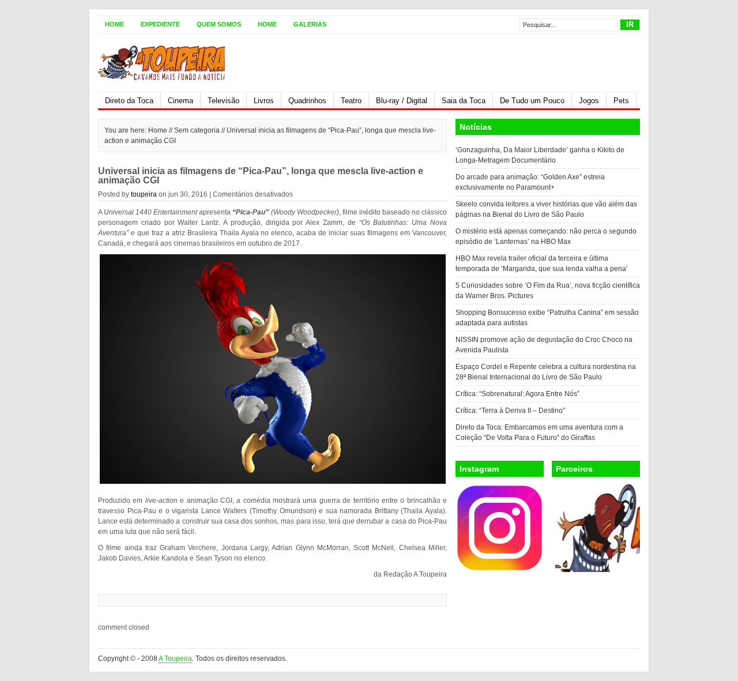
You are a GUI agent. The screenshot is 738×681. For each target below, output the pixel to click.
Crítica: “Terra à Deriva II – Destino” (510, 411)
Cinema (180, 100)
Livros (264, 100)
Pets (621, 100)
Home (114, 24)
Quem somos (219, 24)
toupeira (144, 194)
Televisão (223, 100)
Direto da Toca (129, 100)
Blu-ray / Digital (401, 100)
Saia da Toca (463, 100)
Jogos (589, 100)
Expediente (160, 24)
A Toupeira (175, 658)
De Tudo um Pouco (532, 100)
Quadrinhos (307, 100)
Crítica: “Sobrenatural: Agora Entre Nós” (517, 394)
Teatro (351, 100)
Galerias (309, 24)
